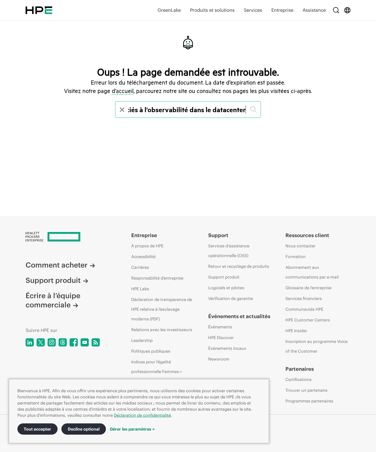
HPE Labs (140, 288)
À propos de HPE (147, 245)
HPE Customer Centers (307, 319)
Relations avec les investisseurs (161, 329)
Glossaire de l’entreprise (308, 287)
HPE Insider (296, 330)
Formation (295, 256)
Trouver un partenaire (306, 390)
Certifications (298, 379)
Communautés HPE (304, 309)
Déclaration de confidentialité (142, 415)
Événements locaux (227, 348)
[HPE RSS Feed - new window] (96, 342)
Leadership (142, 340)
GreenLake (169, 10)
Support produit (53, 280)
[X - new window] (41, 342)
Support (218, 235)
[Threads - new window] (63, 342)
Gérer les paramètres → (132, 429)
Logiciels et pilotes (226, 287)
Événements (220, 326)
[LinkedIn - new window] (30, 342)
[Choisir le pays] (347, 10)
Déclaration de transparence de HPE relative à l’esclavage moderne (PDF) (161, 309)
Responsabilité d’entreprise (157, 278)
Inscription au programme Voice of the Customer (316, 346)
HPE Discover (221, 337)
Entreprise (282, 10)
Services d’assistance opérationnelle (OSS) (228, 250)
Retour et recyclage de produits (238, 266)
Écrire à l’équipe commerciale (53, 300)
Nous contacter (300, 245)
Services (253, 10)
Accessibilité (143, 256)
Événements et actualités (239, 316)
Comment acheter (56, 265)
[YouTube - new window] (85, 342)
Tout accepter (37, 429)
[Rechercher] (336, 10)
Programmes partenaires (309, 400)
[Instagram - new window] (52, 342)
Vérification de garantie (230, 298)
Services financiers (303, 298)
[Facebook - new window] (74, 342)
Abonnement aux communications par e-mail (312, 272)
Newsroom (218, 359)
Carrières (140, 267)
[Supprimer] (121, 109)
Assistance (314, 10)
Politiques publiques (150, 351)
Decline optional (83, 429)
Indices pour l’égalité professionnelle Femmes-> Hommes (156, 371)
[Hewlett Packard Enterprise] (39, 10)
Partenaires (299, 369)
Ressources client (307, 235)
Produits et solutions (212, 10)
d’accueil (123, 90)
